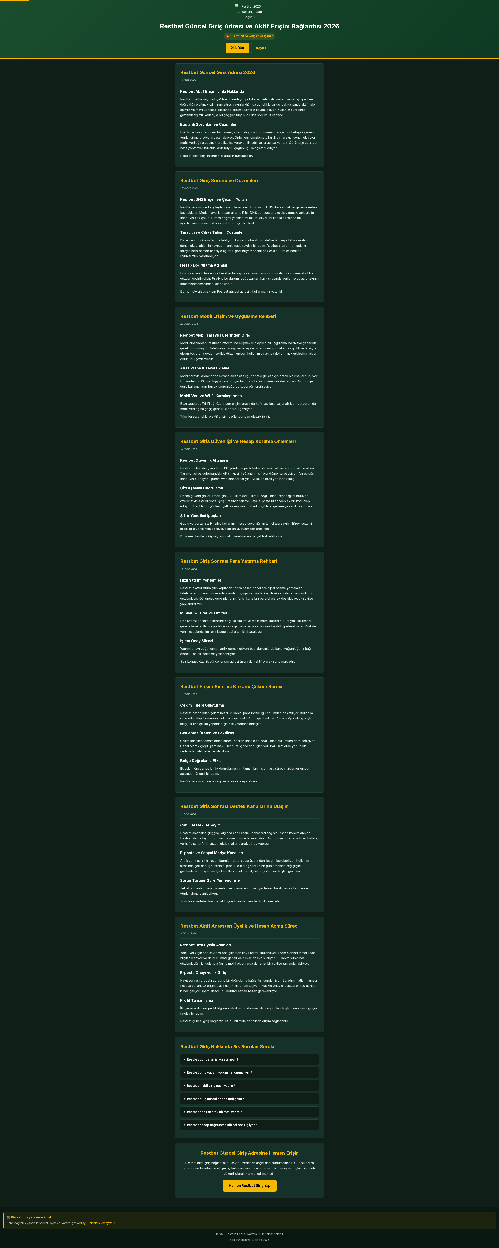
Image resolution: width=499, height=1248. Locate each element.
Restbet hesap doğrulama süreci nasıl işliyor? (222, 1125)
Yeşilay (81, 1223)
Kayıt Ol (262, 48)
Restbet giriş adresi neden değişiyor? (215, 1099)
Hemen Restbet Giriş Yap (249, 1186)
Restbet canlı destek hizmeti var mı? (214, 1112)
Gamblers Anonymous (102, 1223)
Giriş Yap (237, 47)
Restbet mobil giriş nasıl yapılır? (211, 1086)
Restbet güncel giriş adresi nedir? (213, 1059)
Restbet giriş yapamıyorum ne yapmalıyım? (219, 1072)
